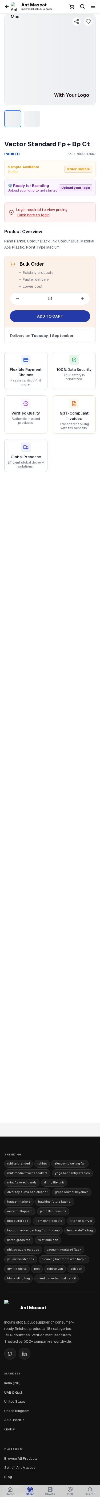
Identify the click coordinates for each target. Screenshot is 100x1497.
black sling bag (18, 1278)
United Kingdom (16, 1411)
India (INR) (12, 1383)
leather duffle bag (80, 1230)
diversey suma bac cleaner (27, 1192)
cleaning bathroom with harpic (64, 1259)
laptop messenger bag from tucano (33, 1230)
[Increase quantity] (82, 298)
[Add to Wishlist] (88, 21)
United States (15, 1401)
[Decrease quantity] (17, 298)
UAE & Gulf (13, 1392)
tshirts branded (18, 1163)
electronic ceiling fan (70, 1163)
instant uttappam (20, 1211)
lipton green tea (18, 1240)
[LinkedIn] (24, 1354)
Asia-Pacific (14, 1420)
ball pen (76, 1268)
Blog (8, 1477)
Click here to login (33, 215)
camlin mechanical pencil (56, 1278)
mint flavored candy (22, 1182)
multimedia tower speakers (27, 1173)
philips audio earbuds (23, 1249)
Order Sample (78, 169)
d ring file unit (54, 1182)
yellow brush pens (20, 1259)
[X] (10, 1354)
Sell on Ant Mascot (19, 1468)
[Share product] (76, 21)
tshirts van (55, 1268)
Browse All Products (21, 1459)
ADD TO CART (50, 316)
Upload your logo (75, 188)
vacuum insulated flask (64, 1249)
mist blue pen (48, 1240)
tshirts (42, 1163)
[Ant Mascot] (16, 6)
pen (37, 1268)
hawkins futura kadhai (54, 1201)
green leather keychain (72, 1192)
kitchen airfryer (81, 1220)
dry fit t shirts (17, 1268)
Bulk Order (31, 264)
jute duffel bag (17, 1220)
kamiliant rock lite (49, 1220)
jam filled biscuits (53, 1211)
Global (9, 1429)
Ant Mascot (34, 4)
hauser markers (19, 1201)
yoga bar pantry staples (72, 1173)
